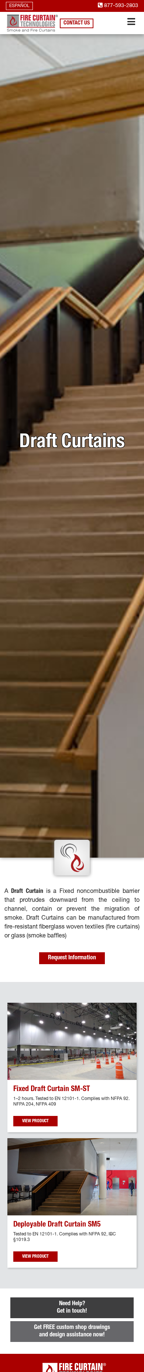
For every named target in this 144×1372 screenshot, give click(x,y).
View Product (35, 1121)
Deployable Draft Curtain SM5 (57, 1225)
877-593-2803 (120, 6)
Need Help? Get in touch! (72, 1307)
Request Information (72, 958)
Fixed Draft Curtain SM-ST (51, 1089)
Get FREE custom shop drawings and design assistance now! (72, 1331)
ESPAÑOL (19, 6)
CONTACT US (77, 23)
